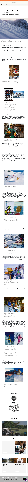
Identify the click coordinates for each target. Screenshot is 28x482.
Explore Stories (5, 434)
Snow (8, 12)
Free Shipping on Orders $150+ (14, 0)
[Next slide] (26, 429)
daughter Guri (8, 114)
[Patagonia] (14, 2)
